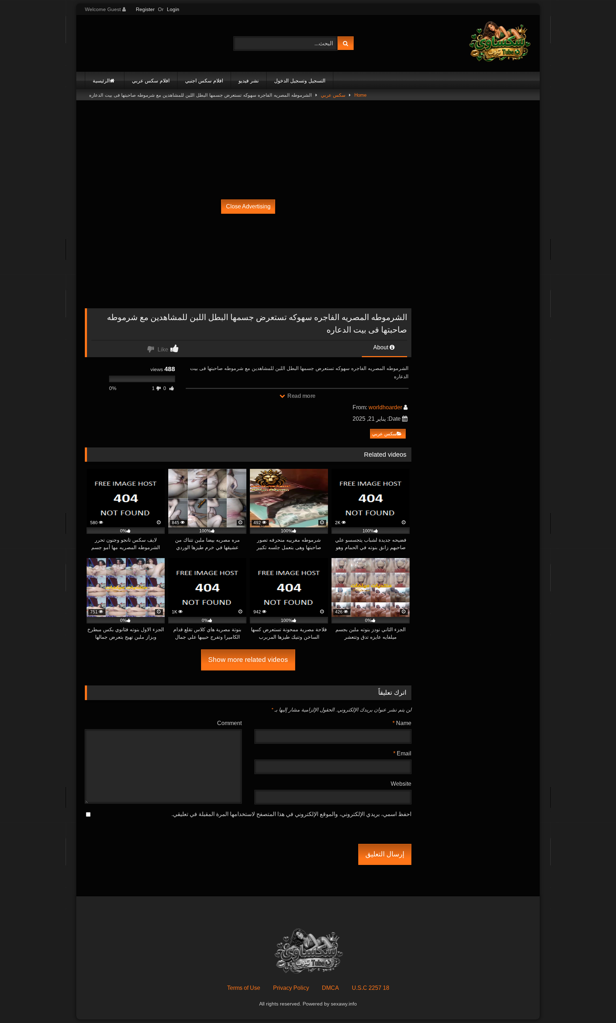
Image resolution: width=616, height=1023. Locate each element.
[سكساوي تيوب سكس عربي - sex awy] (499, 43)
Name (401, 723)
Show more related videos (248, 659)
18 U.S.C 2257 (370, 988)
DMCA (330, 988)
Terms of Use (243, 988)
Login (173, 9)
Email (402, 753)
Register (145, 9)
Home (360, 95)
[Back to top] (594, 1002)
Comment (229, 723)
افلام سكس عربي (151, 80)
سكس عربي (333, 95)
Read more (300, 396)
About (381, 347)
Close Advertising (248, 206)
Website (401, 784)
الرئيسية (101, 80)
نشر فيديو (248, 80)
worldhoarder (385, 407)
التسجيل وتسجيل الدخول (299, 80)
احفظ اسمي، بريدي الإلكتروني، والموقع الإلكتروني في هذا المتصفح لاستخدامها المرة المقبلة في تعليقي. (291, 814)
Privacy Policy (291, 988)
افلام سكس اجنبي (204, 80)
